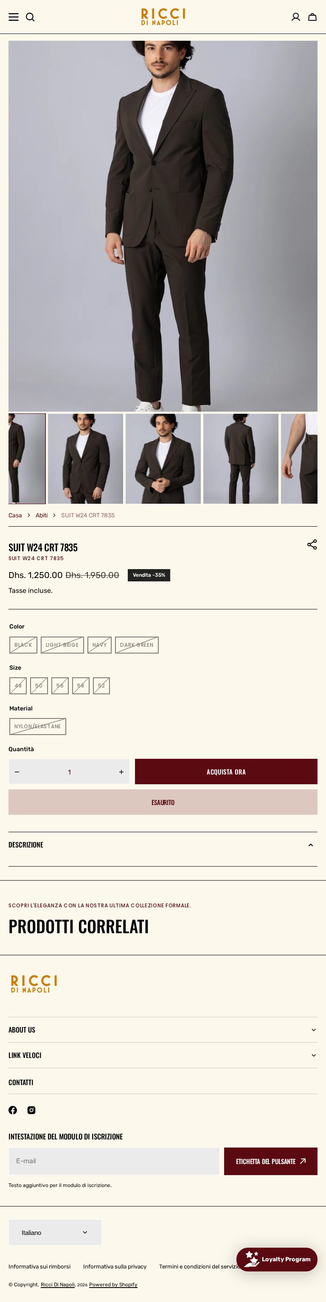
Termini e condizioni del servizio (200, 1266)
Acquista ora (226, 771)
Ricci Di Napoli (58, 1285)
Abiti (42, 515)
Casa (15, 515)
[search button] (30, 17)
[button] (312, 544)
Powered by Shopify (113, 1285)
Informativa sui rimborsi (39, 1266)
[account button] (296, 17)
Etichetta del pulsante (265, 1161)
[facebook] (12, 1110)
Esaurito (163, 802)
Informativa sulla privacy (114, 1266)
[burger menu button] (13, 17)
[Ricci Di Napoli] (163, 17)
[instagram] (31, 1110)
